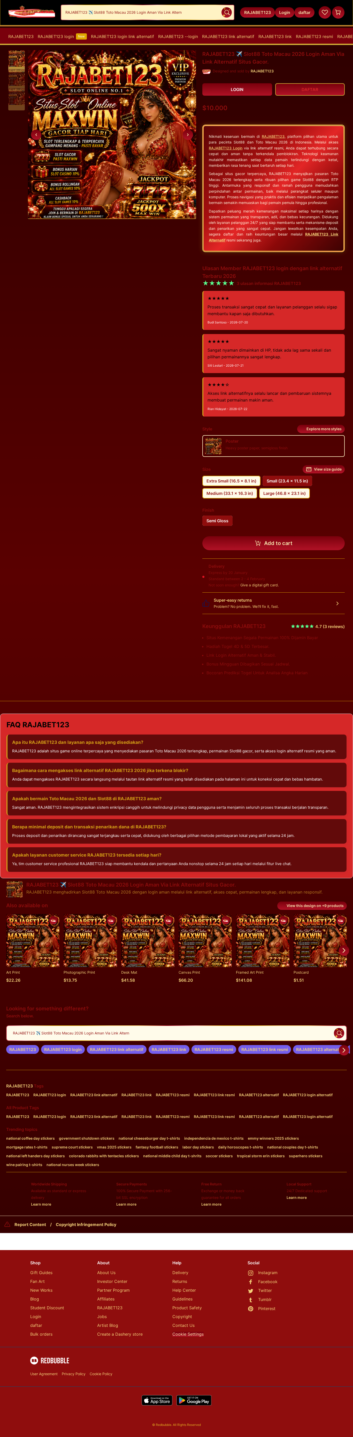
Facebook (268, 1281)
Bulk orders (41, 1334)
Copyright (182, 1316)
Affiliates (105, 1299)
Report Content (30, 1224)
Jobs (102, 1316)
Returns (179, 1281)
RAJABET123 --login (178, 36)
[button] (16, 58)
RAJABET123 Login (225, 148)
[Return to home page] (32, 12)
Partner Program (113, 1290)
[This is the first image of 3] (36, 135)
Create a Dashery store (120, 1334)
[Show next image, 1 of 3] (188, 135)
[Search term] (226, 12)
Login (35, 1316)
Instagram (268, 1272)
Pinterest (266, 1308)
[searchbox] (176, 1033)
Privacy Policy (74, 1374)
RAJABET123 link (275, 36)
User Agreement (44, 1374)
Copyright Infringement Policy (86, 1224)
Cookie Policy (101, 1374)
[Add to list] (53, 920)
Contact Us (183, 1325)
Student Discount (47, 1307)
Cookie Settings (188, 1334)
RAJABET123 (21, 36)
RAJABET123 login (61, 36)
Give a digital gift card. (259, 585)
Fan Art (37, 1281)
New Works (41, 1290)
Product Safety (187, 1307)
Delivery (180, 1272)
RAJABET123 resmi (314, 36)
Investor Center (112, 1281)
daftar (36, 1325)
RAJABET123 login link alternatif (122, 36)
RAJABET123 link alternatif (228, 36)
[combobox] (147, 12)
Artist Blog (107, 1325)
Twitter (265, 1290)
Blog (34, 1299)
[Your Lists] (325, 12)
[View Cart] (338, 12)
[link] (22, 1049)
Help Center (184, 1290)
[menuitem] (21, 36)
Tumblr (265, 1299)
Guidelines (182, 1299)
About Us (106, 1272)
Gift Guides (41, 1272)
